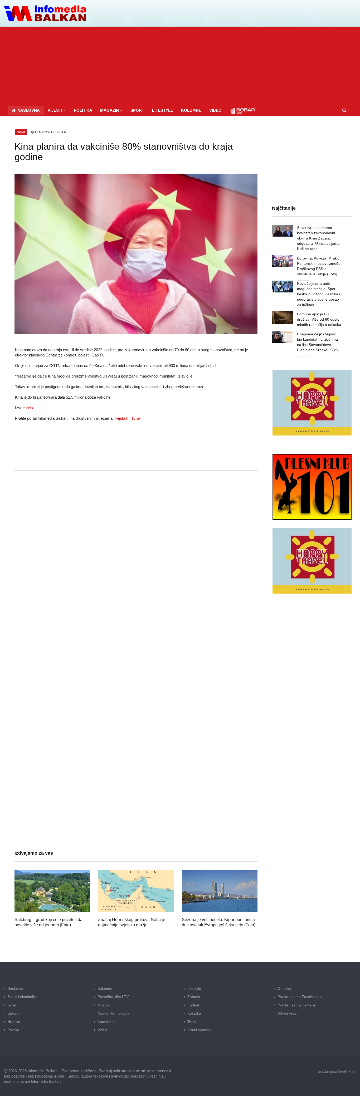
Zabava (193, 997)
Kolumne (105, 988)
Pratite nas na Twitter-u (297, 1005)
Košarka (194, 1013)
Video (102, 1030)
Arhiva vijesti (288, 1013)
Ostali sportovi (199, 1030)
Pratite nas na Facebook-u (300, 997)
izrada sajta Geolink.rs (336, 1071)
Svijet (11, 1005)
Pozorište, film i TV (113, 997)
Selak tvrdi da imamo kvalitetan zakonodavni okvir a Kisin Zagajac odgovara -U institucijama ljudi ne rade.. (318, 238)
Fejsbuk (121, 418)
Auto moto (106, 1022)
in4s (29, 407)
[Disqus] (135, 630)
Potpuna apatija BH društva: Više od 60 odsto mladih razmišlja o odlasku (319, 319)
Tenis (191, 1022)
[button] (57, 110)
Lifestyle (194, 988)
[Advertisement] (180, 66)
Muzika (103, 1005)
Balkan (13, 1013)
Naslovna (15, 988)
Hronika (13, 1022)
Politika (13, 1030)
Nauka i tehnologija (113, 1013)
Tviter (136, 418)
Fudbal (193, 1005)
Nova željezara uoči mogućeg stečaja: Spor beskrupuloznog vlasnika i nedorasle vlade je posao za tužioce (318, 294)
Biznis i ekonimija (21, 997)
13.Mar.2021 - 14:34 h (50, 132)
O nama (284, 988)
